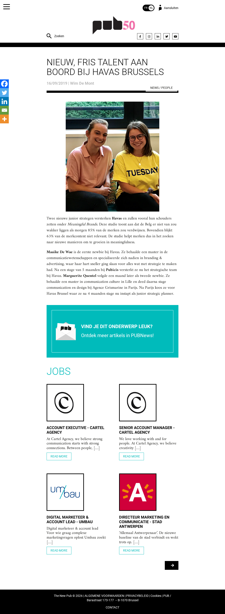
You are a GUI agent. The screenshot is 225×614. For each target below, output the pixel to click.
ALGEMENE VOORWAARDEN (104, 596)
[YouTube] (175, 36)
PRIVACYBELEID (137, 596)
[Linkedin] (4, 101)
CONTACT (112, 607)
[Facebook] (140, 36)
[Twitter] (166, 36)
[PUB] (113, 27)
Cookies (156, 596)
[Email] (4, 110)
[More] (4, 119)
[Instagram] (149, 36)
